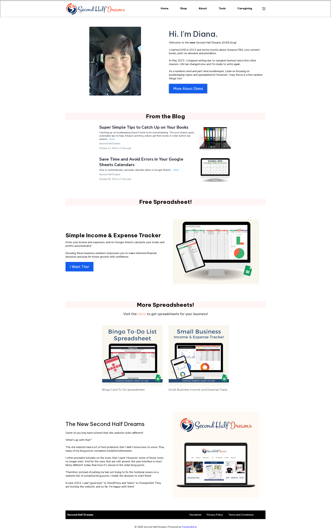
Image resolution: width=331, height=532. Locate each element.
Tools (222, 8)
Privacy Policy (215, 514)
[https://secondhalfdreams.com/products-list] (165, 356)
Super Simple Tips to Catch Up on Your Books (143, 127)
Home (164, 8)
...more (111, 139)
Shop (183, 8)
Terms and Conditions (241, 514)
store (142, 314)
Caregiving (244, 8)
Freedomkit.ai (189, 527)
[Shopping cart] (263, 8)
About (203, 8)
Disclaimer (195, 514)
